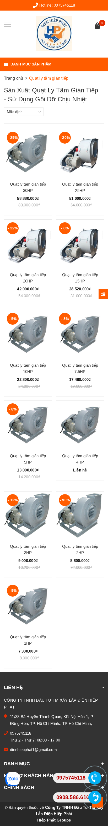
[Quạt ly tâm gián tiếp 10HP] (28, 334)
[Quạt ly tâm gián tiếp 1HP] (28, 606)
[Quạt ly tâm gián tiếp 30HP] (28, 153)
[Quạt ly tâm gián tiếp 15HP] (80, 244)
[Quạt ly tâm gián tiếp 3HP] (28, 516)
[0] (97, 26)
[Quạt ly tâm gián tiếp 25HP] (80, 153)
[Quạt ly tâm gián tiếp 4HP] (80, 425)
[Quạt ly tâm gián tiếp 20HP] (28, 244)
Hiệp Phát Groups (54, 820)
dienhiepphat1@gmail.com (33, 749)
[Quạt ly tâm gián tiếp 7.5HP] (80, 334)
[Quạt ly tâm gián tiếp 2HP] (80, 516)
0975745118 (64, 5)
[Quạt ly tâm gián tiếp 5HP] (28, 425)
